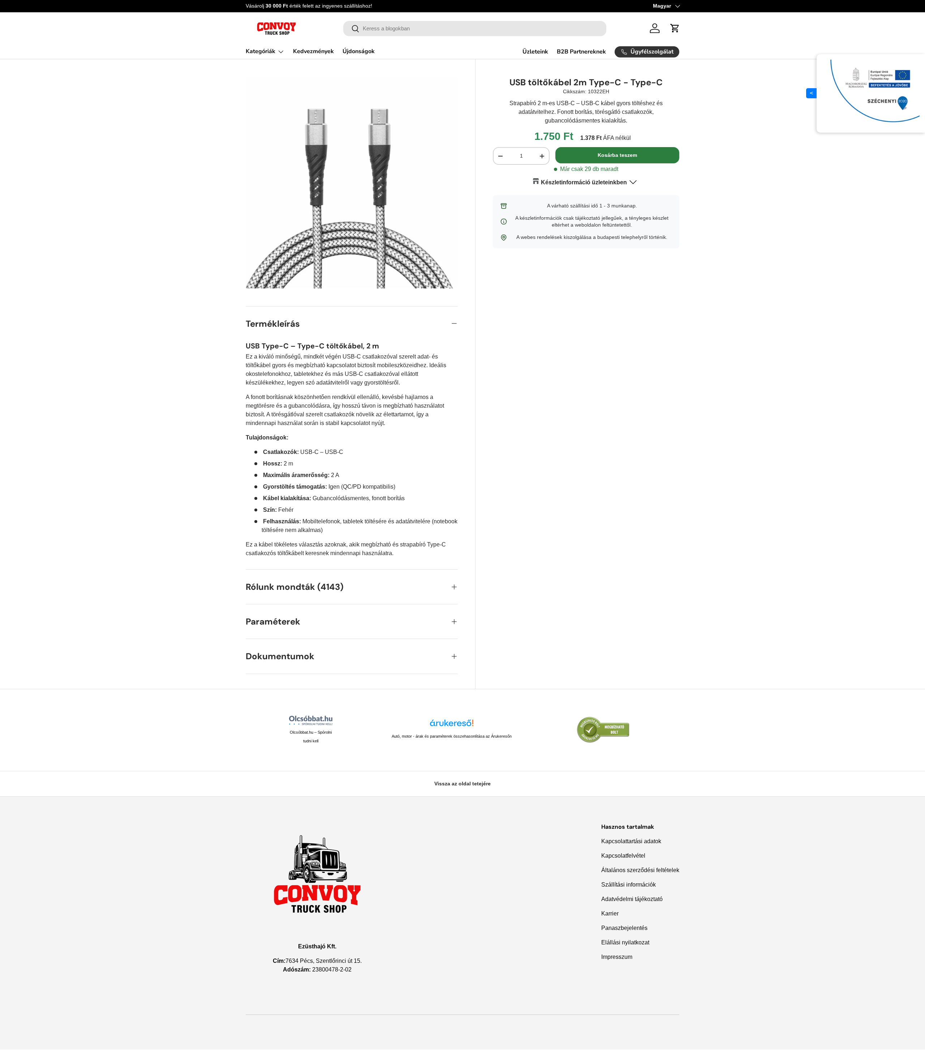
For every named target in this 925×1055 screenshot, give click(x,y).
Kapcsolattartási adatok (631, 841)
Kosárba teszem (617, 155)
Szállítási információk (628, 885)
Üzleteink (535, 52)
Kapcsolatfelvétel (623, 856)
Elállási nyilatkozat (625, 942)
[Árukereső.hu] (452, 726)
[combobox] (475, 28)
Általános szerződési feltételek (640, 870)
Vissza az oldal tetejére (462, 783)
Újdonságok (359, 51)
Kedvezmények (313, 51)
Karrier (610, 913)
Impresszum (616, 957)
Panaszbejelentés (624, 928)
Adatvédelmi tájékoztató (632, 899)
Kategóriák (260, 51)
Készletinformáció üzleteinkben (584, 182)
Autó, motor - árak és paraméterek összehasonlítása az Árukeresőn (452, 736)
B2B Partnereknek (581, 52)
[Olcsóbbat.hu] (311, 720)
